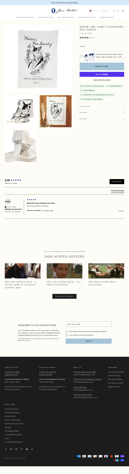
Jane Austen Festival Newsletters (81, 335)
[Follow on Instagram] (16, 449)
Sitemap (8, 427)
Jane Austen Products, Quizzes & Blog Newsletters (88, 331)
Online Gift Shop (45, 17)
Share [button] (51, 210)
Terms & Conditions (12, 413)
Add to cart (102, 66)
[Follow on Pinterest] (22, 449)
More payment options (101, 80)
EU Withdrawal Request (14, 442)
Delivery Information (12, 420)
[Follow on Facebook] (6, 449)
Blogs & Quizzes (106, 17)
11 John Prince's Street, (47, 372)
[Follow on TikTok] (32, 449)
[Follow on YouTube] (27, 449)
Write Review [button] (117, 182)
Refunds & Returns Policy (14, 424)
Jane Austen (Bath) (65, 17)
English (105, 11)
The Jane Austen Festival (83, 395)
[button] (102, 37)
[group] (15, 180)
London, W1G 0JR (45, 375)
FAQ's (7, 438)
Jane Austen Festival (87, 17)
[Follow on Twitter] (11, 449)
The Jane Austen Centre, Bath (85, 372)
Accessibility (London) (13, 435)
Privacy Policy (10, 416)
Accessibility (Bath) (12, 431)
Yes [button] (43, 210)
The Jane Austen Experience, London (88, 379)
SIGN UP (88, 341)
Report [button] (47, 210)
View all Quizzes (64, 296)
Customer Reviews (12, 409)
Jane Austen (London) (24, 17)
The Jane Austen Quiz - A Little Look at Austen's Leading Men (20, 285)
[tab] (117, 191)
